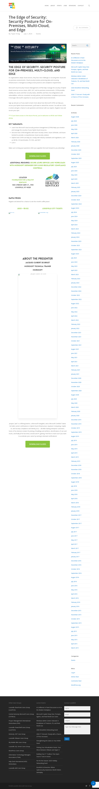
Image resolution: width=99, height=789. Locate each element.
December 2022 (76, 287)
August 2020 (75, 395)
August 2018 (75, 482)
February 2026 (75, 142)
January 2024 (75, 237)
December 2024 (76, 196)
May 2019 (74, 449)
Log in (73, 673)
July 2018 (74, 486)
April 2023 (74, 270)
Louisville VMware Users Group (18, 738)
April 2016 (74, 594)
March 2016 (75, 598)
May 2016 (74, 590)
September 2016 (76, 573)
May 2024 (74, 220)
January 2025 (75, 191)
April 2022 (74, 316)
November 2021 (76, 337)
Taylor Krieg (15, 34)
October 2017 (75, 519)
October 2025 (75, 154)
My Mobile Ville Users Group (17, 742)
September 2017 (76, 523)
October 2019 (75, 428)
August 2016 (75, 577)
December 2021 (76, 332)
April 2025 (74, 179)
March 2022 (75, 320)
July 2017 (74, 532)
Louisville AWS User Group (17, 768)
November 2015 (76, 615)
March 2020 (75, 407)
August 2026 (75, 117)
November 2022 (76, 291)
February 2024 (75, 233)
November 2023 (76, 241)
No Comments (83, 27)
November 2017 (76, 515)
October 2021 (75, 341)
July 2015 (74, 631)
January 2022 (75, 328)
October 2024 (75, 200)
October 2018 (75, 474)
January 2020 (75, 415)
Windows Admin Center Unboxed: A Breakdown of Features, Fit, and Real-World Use (48, 723)
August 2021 (75, 349)
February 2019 (75, 461)
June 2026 (74, 125)
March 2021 (75, 366)
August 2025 (75, 162)
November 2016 (76, 565)
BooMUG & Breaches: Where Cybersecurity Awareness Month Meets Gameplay (48, 769)
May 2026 (74, 129)
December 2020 (76, 378)
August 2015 (75, 627)
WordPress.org (75, 685)
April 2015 (74, 644)
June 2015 (74, 635)
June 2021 (74, 353)
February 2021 (75, 370)
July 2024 (74, 212)
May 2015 (74, 640)
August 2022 (75, 303)
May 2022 (74, 312)
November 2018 (76, 469)
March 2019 (75, 457)
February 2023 (75, 279)
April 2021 (74, 362)
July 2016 (74, 581)
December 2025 (76, 150)
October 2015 (75, 619)
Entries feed (75, 677)
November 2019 (76, 424)
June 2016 (74, 586)
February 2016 (75, 602)
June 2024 (74, 216)
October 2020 (75, 386)
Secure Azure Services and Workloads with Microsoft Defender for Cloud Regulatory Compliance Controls (38, 165)
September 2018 (76, 478)
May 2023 (74, 266)
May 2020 (74, 403)
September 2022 (76, 299)
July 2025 (74, 167)
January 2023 (75, 283)
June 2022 (74, 308)
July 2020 (74, 399)
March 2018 (75, 503)
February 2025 (75, 187)
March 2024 (75, 229)
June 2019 (74, 444)
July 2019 (74, 440)
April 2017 (74, 544)
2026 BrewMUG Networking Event (47, 730)
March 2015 (75, 648)
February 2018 (75, 507)
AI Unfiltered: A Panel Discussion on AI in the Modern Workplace (78, 60)
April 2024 (74, 225)
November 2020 (76, 382)
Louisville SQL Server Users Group (19, 746)
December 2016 (76, 561)
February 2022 (75, 324)
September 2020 (76, 391)
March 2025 (75, 183)
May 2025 (74, 175)
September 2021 (76, 345)
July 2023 (74, 258)
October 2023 (75, 245)
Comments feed (76, 681)
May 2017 (74, 540)
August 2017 (75, 527)
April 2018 (74, 498)
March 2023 (75, 274)
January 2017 (75, 557)
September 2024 (76, 204)
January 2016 (75, 606)
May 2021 (74, 357)
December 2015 (76, 610)
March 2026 (75, 137)
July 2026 (74, 121)
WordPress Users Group (16, 751)
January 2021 (75, 374)
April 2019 (74, 453)
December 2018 (76, 465)
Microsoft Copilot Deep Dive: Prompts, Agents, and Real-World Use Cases (80, 69)
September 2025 (76, 158)
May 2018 (74, 494)
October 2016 (75, 569)
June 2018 (74, 490)
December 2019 (76, 420)
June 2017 (74, 536)
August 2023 (75, 254)
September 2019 (76, 432)
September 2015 (76, 623)
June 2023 (74, 262)
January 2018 (75, 511)
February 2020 (75, 411)
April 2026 (74, 133)
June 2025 (74, 171)
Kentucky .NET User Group (17, 734)
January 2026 (75, 146)
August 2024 (75, 208)
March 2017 (75, 548)
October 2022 (75, 295)
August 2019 (75, 436)
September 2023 (76, 249)
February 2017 (75, 552)
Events (38, 34)
